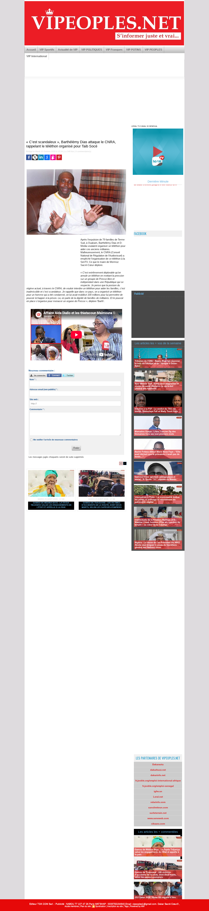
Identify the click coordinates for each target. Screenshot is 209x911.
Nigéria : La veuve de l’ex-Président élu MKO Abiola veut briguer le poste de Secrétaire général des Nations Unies (157, 545)
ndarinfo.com (158, 802)
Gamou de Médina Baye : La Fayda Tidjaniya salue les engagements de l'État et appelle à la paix (51, 505)
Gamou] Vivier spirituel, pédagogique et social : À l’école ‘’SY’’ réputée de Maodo (155, 478)
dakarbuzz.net (158, 769)
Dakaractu (158, 764)
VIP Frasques (114, 49)
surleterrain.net (158, 813)
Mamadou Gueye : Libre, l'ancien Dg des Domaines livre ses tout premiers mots (155, 432)
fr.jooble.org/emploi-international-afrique (158, 780)
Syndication (100, 906)
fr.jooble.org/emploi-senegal (158, 786)
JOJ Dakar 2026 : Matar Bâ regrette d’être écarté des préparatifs (155, 898)
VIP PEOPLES (153, 49)
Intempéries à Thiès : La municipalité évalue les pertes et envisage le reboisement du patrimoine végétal (157, 499)
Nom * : (33, 379)
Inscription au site (115, 906)
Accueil (31, 49)
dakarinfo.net (158, 775)
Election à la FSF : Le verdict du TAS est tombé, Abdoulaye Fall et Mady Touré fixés (156, 410)
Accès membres (72, 906)
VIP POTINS (133, 49)
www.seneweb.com (158, 818)
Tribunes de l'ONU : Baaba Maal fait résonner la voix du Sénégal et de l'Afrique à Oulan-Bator (157, 363)
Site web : (34, 399)
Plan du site (85, 906)
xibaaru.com (158, 823)
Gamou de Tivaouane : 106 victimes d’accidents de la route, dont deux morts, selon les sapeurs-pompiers (102, 505)
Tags (126, 906)
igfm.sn (158, 791)
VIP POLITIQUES (91, 49)
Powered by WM (137, 906)
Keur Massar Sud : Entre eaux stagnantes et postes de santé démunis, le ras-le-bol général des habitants (157, 386)
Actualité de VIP (68, 49)
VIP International (36, 56)
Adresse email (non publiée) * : (44, 389)
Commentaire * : (37, 409)
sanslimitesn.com (158, 807)
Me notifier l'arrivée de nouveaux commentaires (55, 440)
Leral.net (158, 796)
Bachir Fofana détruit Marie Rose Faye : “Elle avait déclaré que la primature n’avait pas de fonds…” (157, 454)
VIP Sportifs (47, 49)
